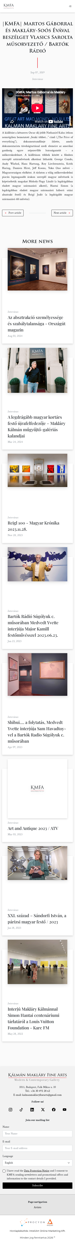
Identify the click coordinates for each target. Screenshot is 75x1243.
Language (8, 1156)
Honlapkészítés (19, 1230)
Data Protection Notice (36, 1171)
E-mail (6, 1141)
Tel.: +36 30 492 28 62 (37, 1091)
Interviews (37, 79)
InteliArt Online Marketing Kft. (47, 1230)
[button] (13, 213)
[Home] (9, 6)
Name (6, 1127)
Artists (37, 1207)
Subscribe (37, 1185)
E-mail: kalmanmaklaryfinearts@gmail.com (37, 1095)
